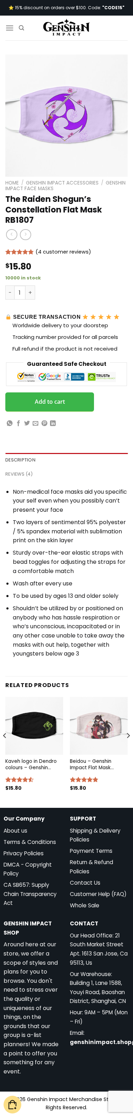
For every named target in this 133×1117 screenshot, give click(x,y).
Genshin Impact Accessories (62, 183)
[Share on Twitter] (27, 423)
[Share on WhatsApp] (9, 423)
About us (15, 830)
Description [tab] (20, 460)
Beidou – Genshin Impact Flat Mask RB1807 (90, 764)
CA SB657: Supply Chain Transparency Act (30, 894)
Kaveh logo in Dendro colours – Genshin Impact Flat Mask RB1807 (31, 764)
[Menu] (9, 27)
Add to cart (50, 402)
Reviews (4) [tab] (19, 474)
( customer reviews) (63, 251)
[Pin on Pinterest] (44, 423)
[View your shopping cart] (12, 1105)
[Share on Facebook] (18, 423)
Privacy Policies (24, 853)
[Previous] (5, 750)
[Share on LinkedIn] (53, 423)
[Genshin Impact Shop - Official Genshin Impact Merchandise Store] (66, 28)
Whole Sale (84, 905)
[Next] (128, 750)
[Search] (21, 28)
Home (12, 183)
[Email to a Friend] (35, 423)
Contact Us (85, 882)
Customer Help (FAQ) (98, 894)
